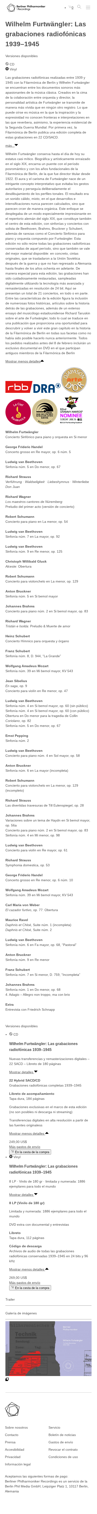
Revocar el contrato (63, 1449)
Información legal (18, 1464)
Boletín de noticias (62, 1435)
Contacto (11, 1435)
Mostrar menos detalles (22, 361)
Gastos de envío (60, 1442)
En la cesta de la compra (31, 1152)
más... (10, 145)
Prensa (10, 1442)
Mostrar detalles (21, 1072)
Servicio (54, 1427)
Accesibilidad (14, 1449)
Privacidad (12, 1457)
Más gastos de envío (24, 1147)
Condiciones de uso (63, 1457)
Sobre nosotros (16, 1427)
